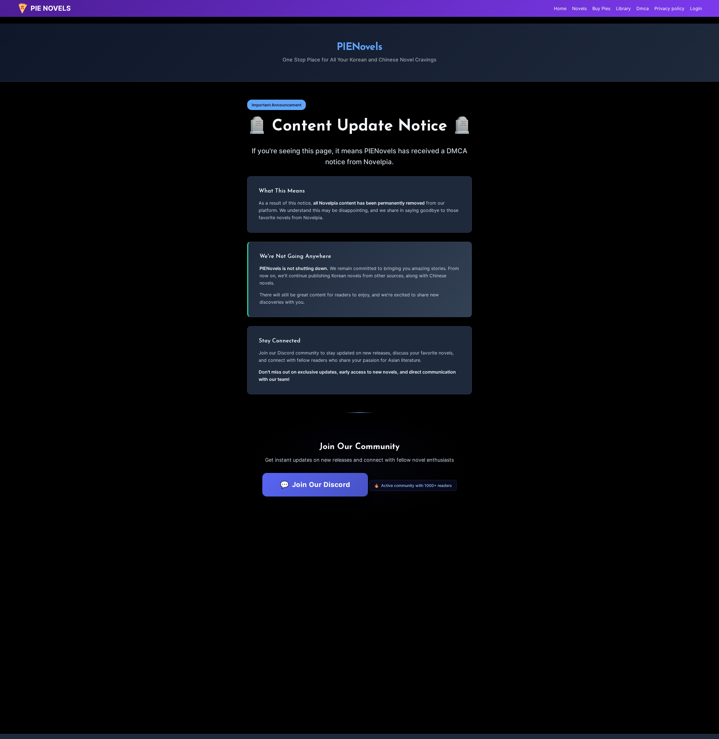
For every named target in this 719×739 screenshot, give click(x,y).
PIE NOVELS (51, 8)
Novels (579, 8)
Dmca (642, 8)
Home (560, 8)
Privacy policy (669, 8)
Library (623, 8)
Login (696, 8)
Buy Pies (601, 8)
